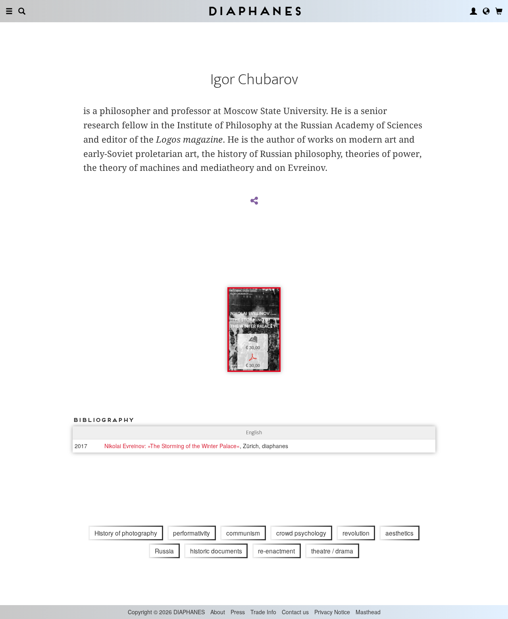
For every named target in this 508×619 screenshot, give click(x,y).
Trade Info (263, 612)
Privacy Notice (332, 612)
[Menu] (9, 11)
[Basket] (498, 11)
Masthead (368, 612)
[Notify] (233, 294)
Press (238, 612)
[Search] (21, 11)
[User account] (473, 11)
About (217, 612)
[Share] (254, 201)
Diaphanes (254, 10)
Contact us (295, 612)
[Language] (486, 11)
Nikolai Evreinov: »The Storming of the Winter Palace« (172, 446)
